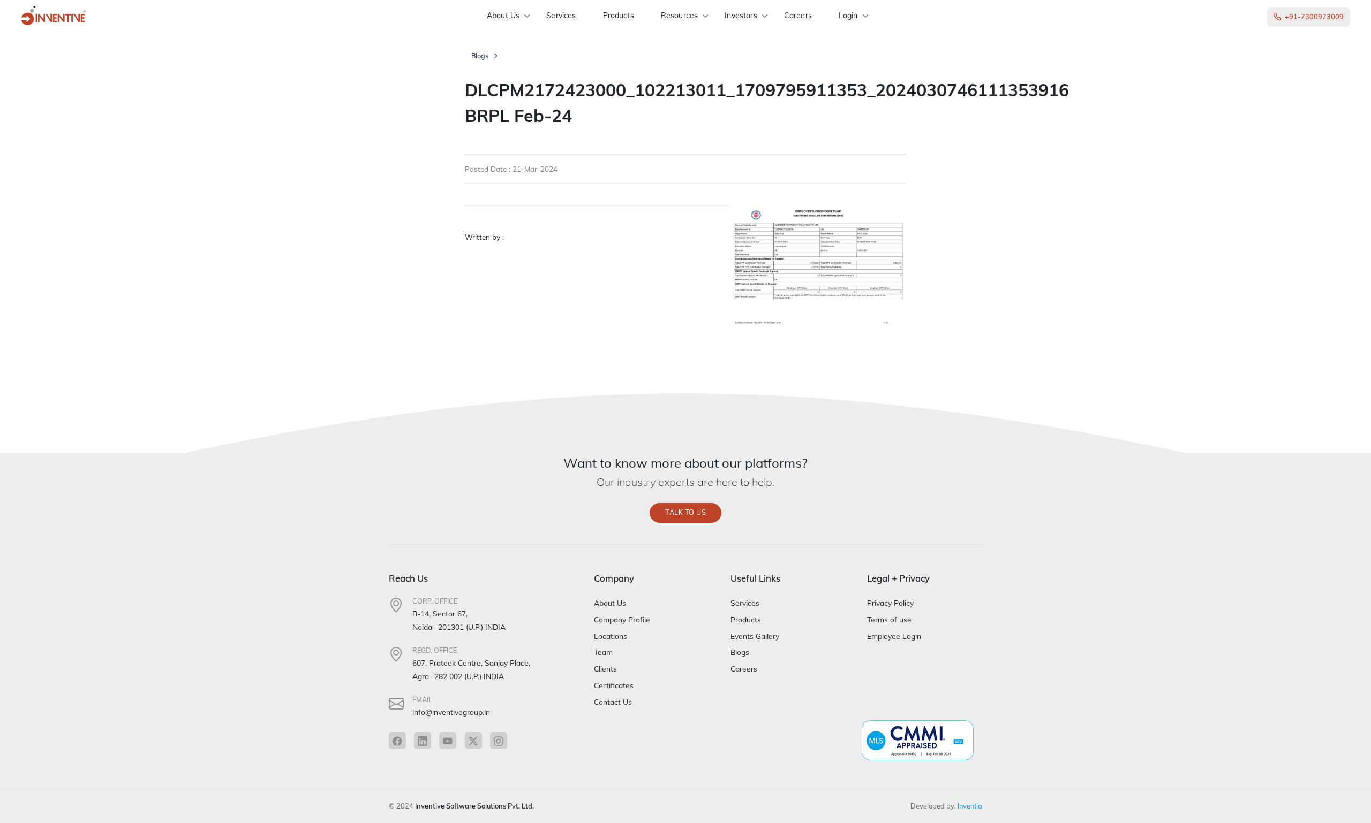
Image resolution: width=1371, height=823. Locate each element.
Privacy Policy (890, 602)
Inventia (970, 806)
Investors (741, 15)
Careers (798, 15)
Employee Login (894, 636)
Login (848, 15)
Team (603, 652)
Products (618, 15)
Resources (679, 15)
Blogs (479, 56)
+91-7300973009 (1314, 16)
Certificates (614, 685)
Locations (610, 636)
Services (561, 15)
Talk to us (685, 512)
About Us (503, 15)
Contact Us (613, 701)
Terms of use (889, 619)
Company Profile (622, 619)
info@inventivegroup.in (451, 712)
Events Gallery (754, 636)
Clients (605, 668)
